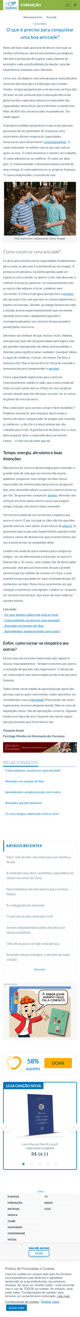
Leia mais (63, 1296)
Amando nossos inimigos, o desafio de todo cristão (38, 957)
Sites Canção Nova (75, 5)
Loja (48, 1209)
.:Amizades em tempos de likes (23, 625)
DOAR (39, 1253)
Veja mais (40, 969)
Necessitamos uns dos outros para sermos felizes (37, 891)
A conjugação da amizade (25, 905)
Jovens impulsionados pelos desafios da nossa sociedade (35, 929)
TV (46, 1196)
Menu (67, 5)
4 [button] (48, 1164)
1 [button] (24, 1164)
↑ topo (40, 1191)
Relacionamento (32, 17)
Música (12, 1215)
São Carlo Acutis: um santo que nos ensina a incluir (38, 859)
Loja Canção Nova (23, 1086)
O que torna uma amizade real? (29, 916)
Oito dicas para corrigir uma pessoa (32, 943)
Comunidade (16, 1233)
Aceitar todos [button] (16, 1308)
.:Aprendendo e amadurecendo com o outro (31, 631)
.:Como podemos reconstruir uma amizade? (31, 620)
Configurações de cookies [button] (22, 1302)
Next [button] (73, 1127)
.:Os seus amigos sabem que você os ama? (31, 614)
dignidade (37, 700)
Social (12, 1239)
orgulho (68, 294)
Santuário (15, 1227)
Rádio (49, 1202)
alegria (67, 526)
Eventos (13, 1196)
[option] (40, 1127)
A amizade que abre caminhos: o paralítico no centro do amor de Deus (40, 875)
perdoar (54, 368)
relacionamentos (55, 142)
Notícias (13, 1209)
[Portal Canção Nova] (11, 5)
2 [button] (32, 1164)
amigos (52, 495)
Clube (11, 1221)
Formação (15, 1202)
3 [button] (40, 1164)
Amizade (51, 17)
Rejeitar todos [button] (50, 1302)
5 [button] (56, 1164)
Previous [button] (7, 1127)
